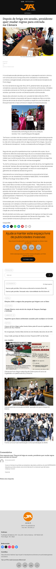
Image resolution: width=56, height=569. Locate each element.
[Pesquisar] (49, 275)
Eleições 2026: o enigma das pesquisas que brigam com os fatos (27, 301)
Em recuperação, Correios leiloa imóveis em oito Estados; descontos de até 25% (28, 331)
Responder (7, 472)
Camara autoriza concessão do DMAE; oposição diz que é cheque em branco (27, 408)
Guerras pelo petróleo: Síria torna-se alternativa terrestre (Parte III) (26, 288)
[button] (17, 247)
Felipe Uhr (5, 63)
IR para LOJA (28, 259)
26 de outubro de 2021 (10, 460)
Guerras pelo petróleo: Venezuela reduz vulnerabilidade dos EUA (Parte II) (27, 291)
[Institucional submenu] (34, 1)
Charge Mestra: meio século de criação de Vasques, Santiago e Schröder (25, 310)
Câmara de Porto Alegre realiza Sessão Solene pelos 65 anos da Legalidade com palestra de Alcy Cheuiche (28, 326)
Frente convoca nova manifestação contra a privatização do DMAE (26, 443)
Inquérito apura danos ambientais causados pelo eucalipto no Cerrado (29, 318)
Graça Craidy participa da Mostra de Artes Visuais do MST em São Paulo (26, 335)
